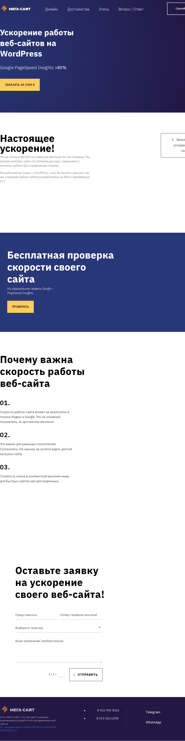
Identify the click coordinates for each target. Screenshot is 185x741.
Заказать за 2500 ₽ (20, 84)
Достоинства (78, 9)
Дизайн (51, 9)
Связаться (60, 495)
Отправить (88, 675)
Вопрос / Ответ (131, 9)
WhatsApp (153, 722)
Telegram (153, 712)
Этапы (104, 9)
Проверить (20, 307)
